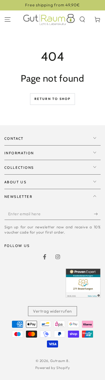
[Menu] (7, 19)
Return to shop (52, 99)
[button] (82, 19)
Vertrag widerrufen (52, 311)
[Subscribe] (97, 214)
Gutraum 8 (59, 361)
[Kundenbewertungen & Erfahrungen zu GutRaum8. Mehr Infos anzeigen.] (83, 295)
